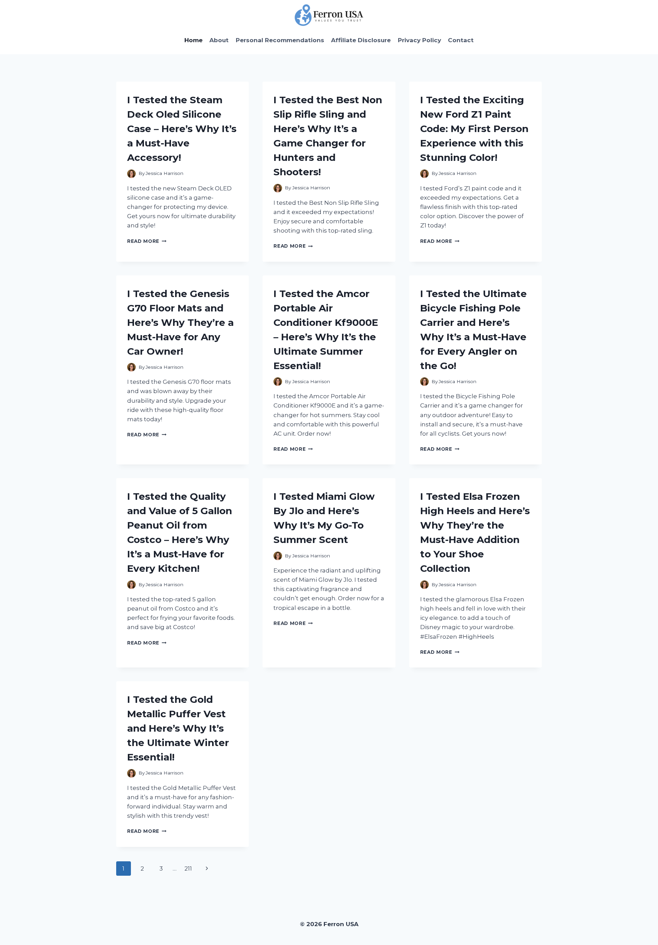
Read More (147, 241)
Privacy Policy (419, 40)
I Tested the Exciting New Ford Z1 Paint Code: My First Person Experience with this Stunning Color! (474, 128)
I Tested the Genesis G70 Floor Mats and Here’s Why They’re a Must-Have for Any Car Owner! (180, 322)
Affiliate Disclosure (361, 40)
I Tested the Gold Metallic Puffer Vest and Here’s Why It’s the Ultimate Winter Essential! (178, 728)
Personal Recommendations (280, 40)
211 (188, 868)
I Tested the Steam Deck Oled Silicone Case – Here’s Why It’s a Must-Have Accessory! (181, 128)
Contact (461, 40)
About (219, 40)
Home (193, 40)
